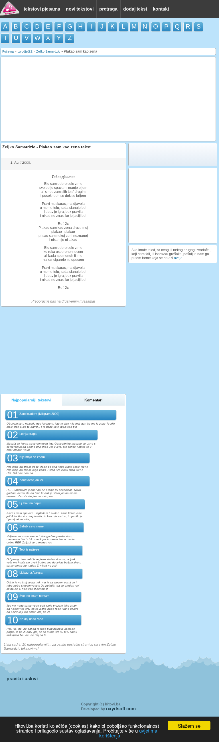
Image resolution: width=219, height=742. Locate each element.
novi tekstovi (80, 9)
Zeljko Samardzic (48, 51)
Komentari (93, 400)
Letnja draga (27, 433)
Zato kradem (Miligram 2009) (39, 413)
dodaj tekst (135, 9)
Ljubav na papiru (30, 503)
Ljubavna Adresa (30, 572)
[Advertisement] (108, 99)
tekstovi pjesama (42, 9)
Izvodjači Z (25, 51)
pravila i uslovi (22, 678)
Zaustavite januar (31, 480)
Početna (8, 51)
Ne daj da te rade (31, 619)
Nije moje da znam (32, 457)
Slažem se (189, 725)
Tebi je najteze (29, 549)
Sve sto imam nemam (34, 595)
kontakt (161, 9)
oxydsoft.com (121, 708)
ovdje (178, 258)
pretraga (108, 9)
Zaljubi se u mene (31, 526)
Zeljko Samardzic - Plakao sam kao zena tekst (46, 147)
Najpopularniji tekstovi (31, 400)
